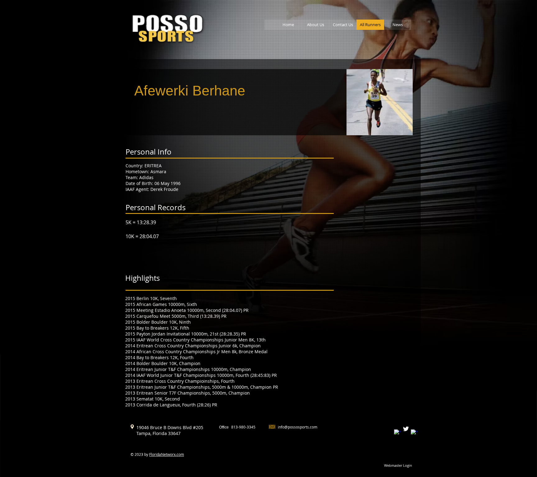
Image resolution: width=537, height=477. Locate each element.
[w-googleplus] (414, 432)
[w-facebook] (397, 432)
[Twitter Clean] (405, 428)
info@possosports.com (297, 426)
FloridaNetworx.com (166, 454)
